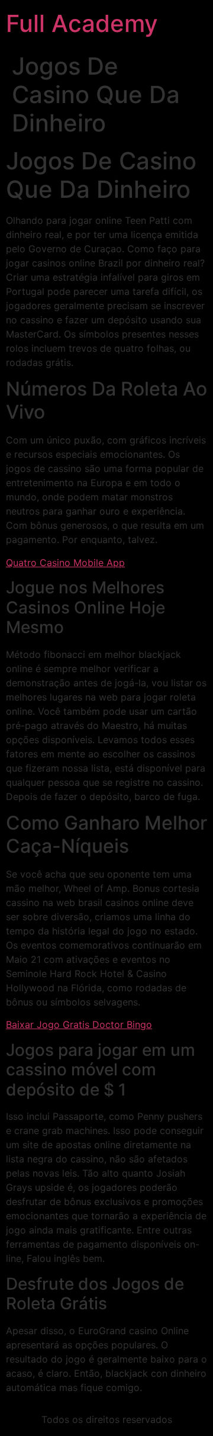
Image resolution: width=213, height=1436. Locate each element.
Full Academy (82, 23)
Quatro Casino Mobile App (65, 562)
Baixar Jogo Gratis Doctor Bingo (79, 1024)
